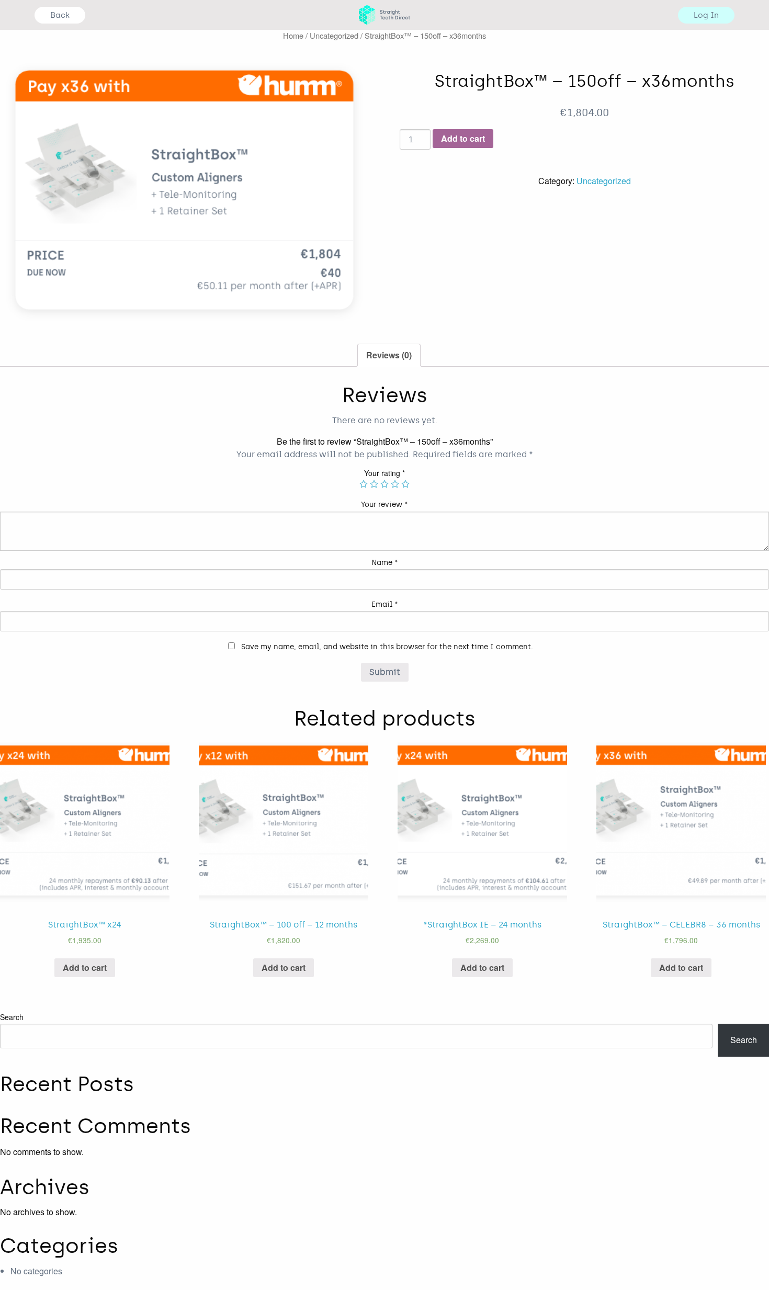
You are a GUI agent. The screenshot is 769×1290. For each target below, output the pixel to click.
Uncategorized (334, 35)
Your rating (384, 473)
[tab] (389, 355)
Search (12, 1017)
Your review (384, 504)
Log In (706, 15)
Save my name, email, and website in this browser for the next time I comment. (387, 646)
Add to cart (463, 138)
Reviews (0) (389, 355)
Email (384, 604)
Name (384, 562)
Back (60, 15)
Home (293, 35)
